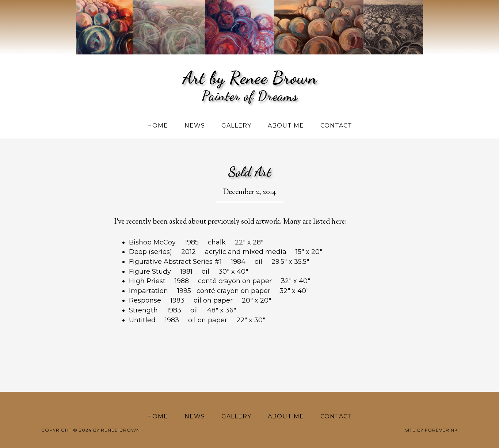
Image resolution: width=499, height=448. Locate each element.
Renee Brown (120, 430)
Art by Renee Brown (249, 77)
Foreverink (441, 430)
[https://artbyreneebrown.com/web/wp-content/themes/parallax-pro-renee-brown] (249, 5)
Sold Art (249, 172)
